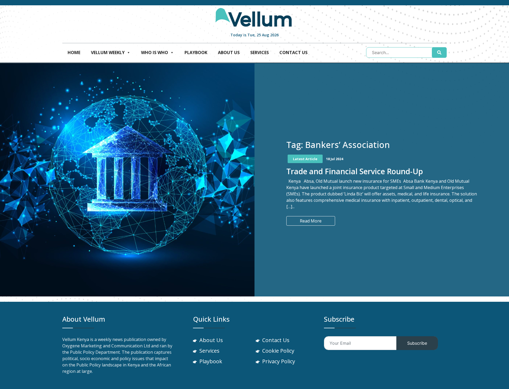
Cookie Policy (278, 350)
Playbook (196, 52)
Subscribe (417, 343)
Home (74, 52)
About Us (229, 52)
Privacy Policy (278, 361)
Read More (311, 221)
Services (259, 52)
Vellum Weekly (108, 52)
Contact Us (293, 52)
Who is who (154, 52)
